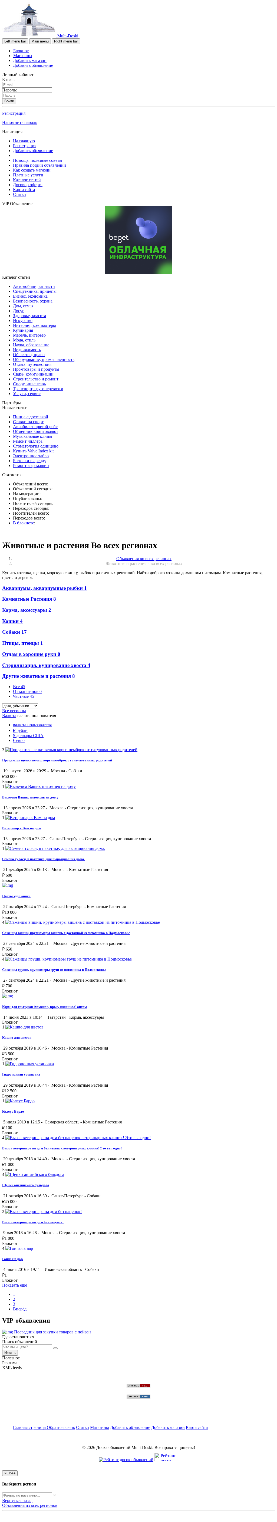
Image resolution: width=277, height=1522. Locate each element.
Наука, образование (31, 345)
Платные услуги (28, 175)
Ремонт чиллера (27, 441)
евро (19, 740)
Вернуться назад (17, 1500)
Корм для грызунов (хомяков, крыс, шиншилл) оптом (44, 1007)
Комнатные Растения (29, 599)
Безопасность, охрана (32, 301)
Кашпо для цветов (16, 1038)
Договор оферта (27, 184)
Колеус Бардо (13, 1111)
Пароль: (9, 90)
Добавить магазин (30, 60)
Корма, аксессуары (26, 610)
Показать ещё (14, 1285)
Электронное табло (31, 455)
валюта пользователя (32, 724)
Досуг (18, 310)
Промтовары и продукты (36, 369)
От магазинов (27, 691)
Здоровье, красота (29, 315)
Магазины (22, 55)
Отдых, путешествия (32, 364)
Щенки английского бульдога (25, 1185)
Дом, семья (23, 306)
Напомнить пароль (19, 122)
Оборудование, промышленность (43, 359)
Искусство (22, 320)
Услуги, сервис (27, 393)
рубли (20, 730)
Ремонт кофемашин (31, 465)
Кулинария (23, 330)
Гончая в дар (12, 1259)
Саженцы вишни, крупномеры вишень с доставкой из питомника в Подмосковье (66, 933)
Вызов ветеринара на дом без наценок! (33, 1222)
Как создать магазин (32, 170)
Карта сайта (24, 189)
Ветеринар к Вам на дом (21, 828)
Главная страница (30, 1427)
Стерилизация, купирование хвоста (46, 665)
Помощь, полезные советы (37, 160)
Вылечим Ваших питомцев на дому (30, 797)
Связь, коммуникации (33, 374)
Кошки (12, 621)
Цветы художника (16, 896)
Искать (10, 1353)
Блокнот (21, 50)
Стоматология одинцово (35, 446)
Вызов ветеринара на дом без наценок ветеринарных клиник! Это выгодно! (62, 1148)
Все (19, 686)
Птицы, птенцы (22, 643)
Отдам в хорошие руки (31, 654)
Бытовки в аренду (29, 460)
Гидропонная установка (21, 1074)
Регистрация (13, 113)
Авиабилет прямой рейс (35, 426)
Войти (9, 101)
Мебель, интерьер (29, 335)
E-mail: (8, 79)
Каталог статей (27, 179)
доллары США (28, 735)
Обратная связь (61, 1427)
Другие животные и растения (38, 676)
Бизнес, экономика (30, 296)
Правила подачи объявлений (39, 165)
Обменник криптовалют (35, 431)
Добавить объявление (33, 65)
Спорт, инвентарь (29, 384)
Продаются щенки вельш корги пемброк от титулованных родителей (57, 760)
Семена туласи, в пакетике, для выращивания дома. (43, 859)
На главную (24, 141)
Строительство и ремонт (35, 379)
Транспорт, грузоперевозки (38, 388)
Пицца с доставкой (30, 417)
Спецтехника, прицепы (35, 291)
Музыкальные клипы (32, 436)
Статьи (19, 194)
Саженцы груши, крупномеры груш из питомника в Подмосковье (54, 970)
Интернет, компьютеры (34, 325)
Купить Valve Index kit (33, 451)
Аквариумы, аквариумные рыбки (44, 588)
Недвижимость (27, 349)
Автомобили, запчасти (34, 286)
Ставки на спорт (28, 421)
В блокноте (23, 523)
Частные (23, 696)
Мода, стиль (24, 340)
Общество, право (29, 354)
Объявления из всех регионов (29, 1505)
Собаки (14, 632)
